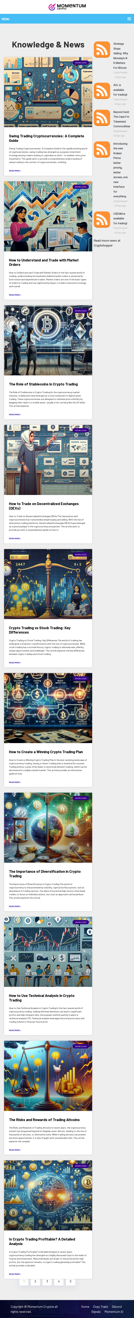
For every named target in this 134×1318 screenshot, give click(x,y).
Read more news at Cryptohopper (107, 243)
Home (85, 1306)
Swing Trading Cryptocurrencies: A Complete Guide (46, 138)
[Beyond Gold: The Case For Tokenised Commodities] (102, 124)
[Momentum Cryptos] (67, 6)
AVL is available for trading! (120, 89)
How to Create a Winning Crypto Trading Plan (46, 751)
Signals (96, 1311)
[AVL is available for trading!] (102, 94)
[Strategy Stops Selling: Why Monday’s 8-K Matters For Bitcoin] (102, 60)
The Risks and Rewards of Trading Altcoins (44, 1119)
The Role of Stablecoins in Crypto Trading (43, 384)
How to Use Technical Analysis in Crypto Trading (42, 997)
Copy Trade (100, 1306)
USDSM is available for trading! (120, 218)
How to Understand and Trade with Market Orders (44, 262)
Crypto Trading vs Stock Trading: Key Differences (40, 630)
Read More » (15, 170)
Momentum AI (114, 1311)
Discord (117, 1306)
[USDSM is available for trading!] (102, 223)
